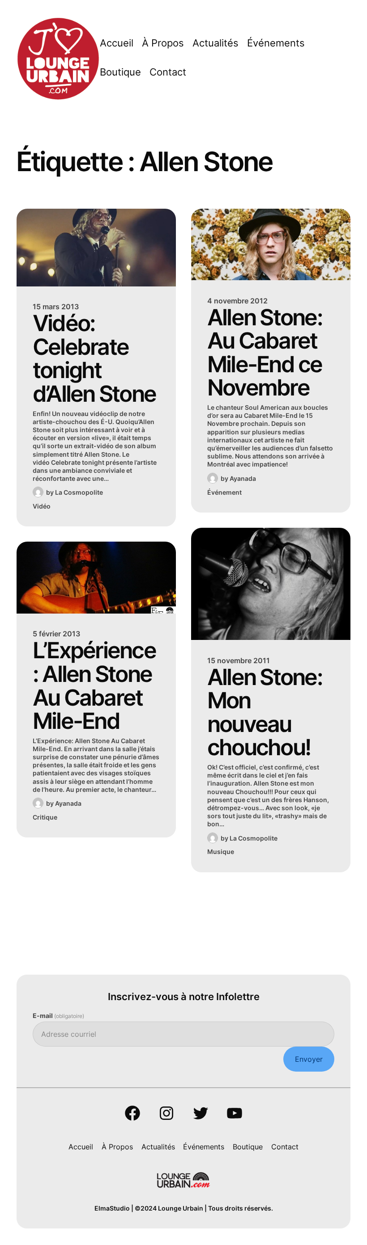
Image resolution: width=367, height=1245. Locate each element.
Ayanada (68, 803)
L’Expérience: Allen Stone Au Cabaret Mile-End (94, 685)
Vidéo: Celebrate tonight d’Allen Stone (94, 358)
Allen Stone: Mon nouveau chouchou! (264, 712)
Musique (220, 851)
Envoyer (309, 1059)
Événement (224, 492)
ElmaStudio (112, 1208)
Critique (45, 817)
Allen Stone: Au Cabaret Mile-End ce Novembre (264, 353)
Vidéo (42, 506)
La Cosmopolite (79, 492)
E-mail (58, 1015)
